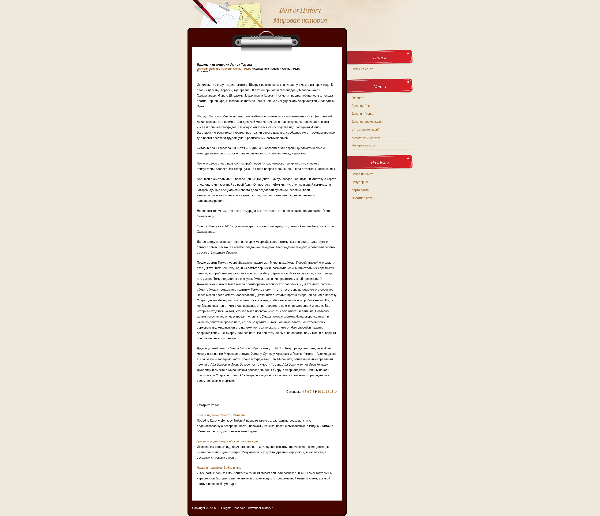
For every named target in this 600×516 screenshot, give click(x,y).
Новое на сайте (362, 174)
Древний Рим (361, 106)
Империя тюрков (208, 68)
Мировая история (300, 20)
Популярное (360, 182)
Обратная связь (363, 198)
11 (323, 391)
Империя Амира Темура (236, 68)
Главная (357, 98)
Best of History (300, 10)
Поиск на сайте (362, 69)
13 (331, 391)
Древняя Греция (363, 113)
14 (336, 391)
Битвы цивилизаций (365, 129)
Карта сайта (360, 190)
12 (327, 391)
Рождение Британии (366, 137)
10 (319, 391)
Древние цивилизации (367, 121)
